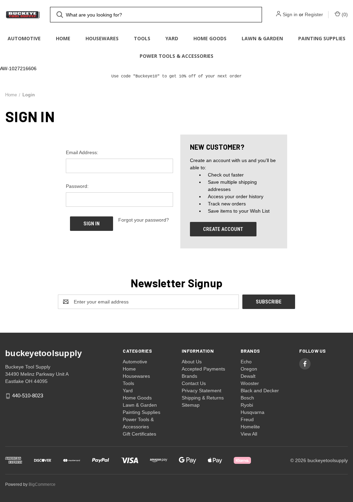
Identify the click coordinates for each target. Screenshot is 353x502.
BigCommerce (42, 484)
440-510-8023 (27, 396)
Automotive (24, 38)
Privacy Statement (201, 390)
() (344, 14)
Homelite (250, 426)
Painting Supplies (321, 38)
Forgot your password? (143, 220)
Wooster (250, 383)
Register (314, 14)
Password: (77, 186)
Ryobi (247, 405)
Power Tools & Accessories (176, 56)
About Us (192, 361)
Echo (246, 361)
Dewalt (248, 376)
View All (249, 434)
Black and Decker (260, 390)
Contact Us (194, 383)
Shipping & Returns (203, 397)
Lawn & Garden (262, 38)
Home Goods (209, 38)
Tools (142, 38)
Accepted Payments (203, 369)
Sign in (290, 14)
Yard (171, 38)
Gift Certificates (139, 434)
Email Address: (82, 152)
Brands (189, 376)
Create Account (223, 229)
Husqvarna (252, 412)
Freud (247, 419)
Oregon (249, 369)
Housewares (102, 38)
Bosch (247, 397)
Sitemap (191, 405)
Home (63, 38)
